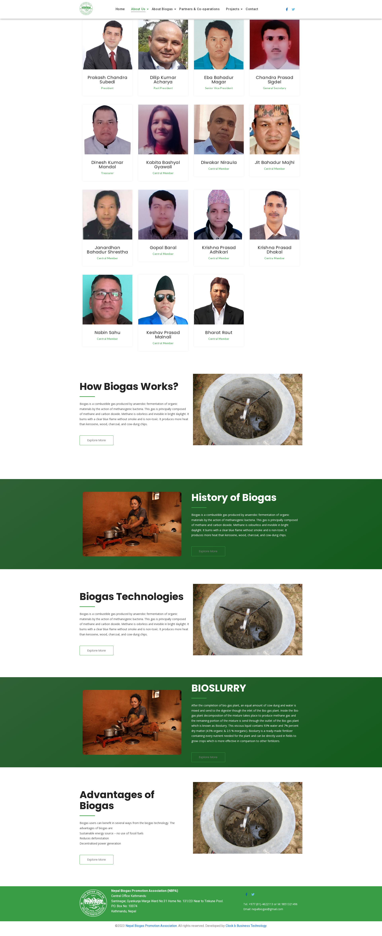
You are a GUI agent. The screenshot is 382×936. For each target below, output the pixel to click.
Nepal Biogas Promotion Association (151, 926)
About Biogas (162, 9)
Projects (232, 9)
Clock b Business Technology (246, 926)
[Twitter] (293, 9)
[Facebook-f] (287, 9)
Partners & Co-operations (199, 9)
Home (120, 9)
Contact (252, 9)
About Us (138, 9)
